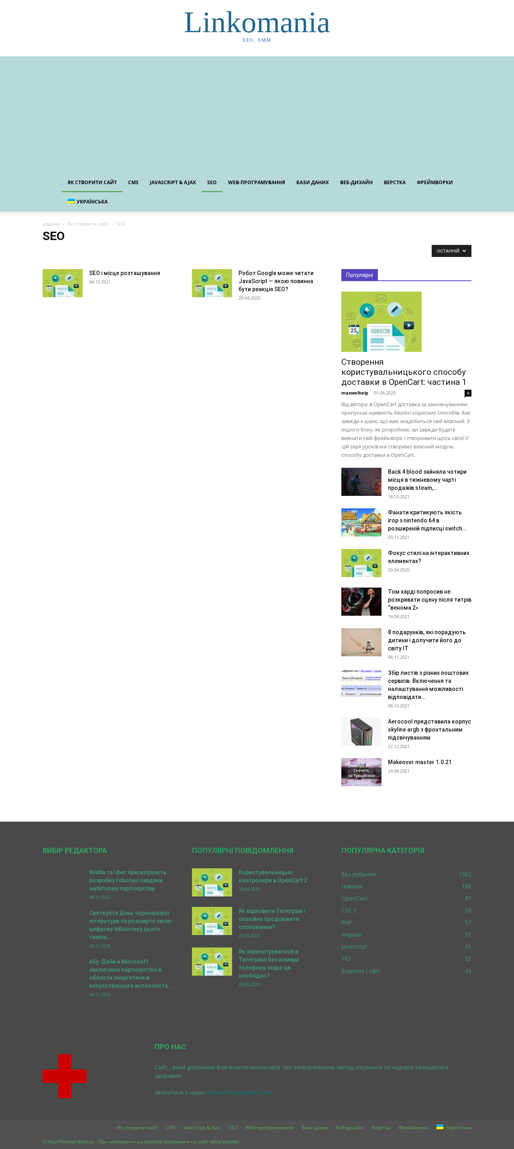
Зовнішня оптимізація (128, 253)
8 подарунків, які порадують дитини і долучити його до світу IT (427, 640)
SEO (212, 182)
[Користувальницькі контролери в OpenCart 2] (212, 882)
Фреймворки (435, 182)
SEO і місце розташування (124, 273)
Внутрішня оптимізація (71, 253)
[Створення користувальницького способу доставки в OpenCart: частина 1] (406, 322)
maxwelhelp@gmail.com (240, 1092)
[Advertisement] (257, 112)
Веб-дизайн (356, 182)
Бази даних (312, 182)
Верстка (395, 182)
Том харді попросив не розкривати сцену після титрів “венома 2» (429, 599)
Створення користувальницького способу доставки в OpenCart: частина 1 (404, 372)
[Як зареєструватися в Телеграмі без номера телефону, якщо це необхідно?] (212, 962)
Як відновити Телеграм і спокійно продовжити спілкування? (272, 919)
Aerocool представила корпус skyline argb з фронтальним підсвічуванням (429, 729)
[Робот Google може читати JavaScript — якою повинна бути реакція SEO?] (212, 283)
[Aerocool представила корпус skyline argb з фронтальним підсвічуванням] (361, 731)
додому (51, 223)
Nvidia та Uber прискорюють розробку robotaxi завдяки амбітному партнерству (128, 880)
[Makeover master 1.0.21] (361, 772)
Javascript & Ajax (173, 182)
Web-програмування (256, 182)
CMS (133, 182)
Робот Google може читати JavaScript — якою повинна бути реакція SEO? (276, 281)
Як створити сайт (92, 182)
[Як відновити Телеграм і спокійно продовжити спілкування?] (212, 921)
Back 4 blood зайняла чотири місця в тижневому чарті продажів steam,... (427, 480)
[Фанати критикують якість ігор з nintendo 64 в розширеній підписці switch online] (361, 522)
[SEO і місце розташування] (63, 283)
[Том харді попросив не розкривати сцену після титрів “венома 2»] (361, 602)
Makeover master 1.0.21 (420, 762)
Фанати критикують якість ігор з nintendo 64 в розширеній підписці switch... (427, 520)
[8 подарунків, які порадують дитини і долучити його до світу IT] (361, 642)
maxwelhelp (354, 393)
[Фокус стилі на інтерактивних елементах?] (361, 563)
